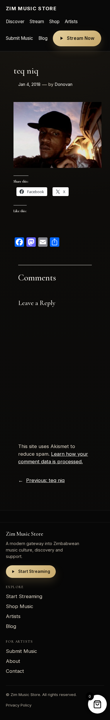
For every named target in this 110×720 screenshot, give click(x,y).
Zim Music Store (31, 8)
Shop (54, 21)
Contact (15, 671)
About (13, 661)
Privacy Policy (18, 705)
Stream (37, 21)
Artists (71, 21)
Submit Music (19, 38)
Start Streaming (34, 571)
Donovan (63, 84)
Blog (43, 38)
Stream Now (80, 38)
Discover (15, 21)
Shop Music (19, 606)
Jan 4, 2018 (29, 84)
